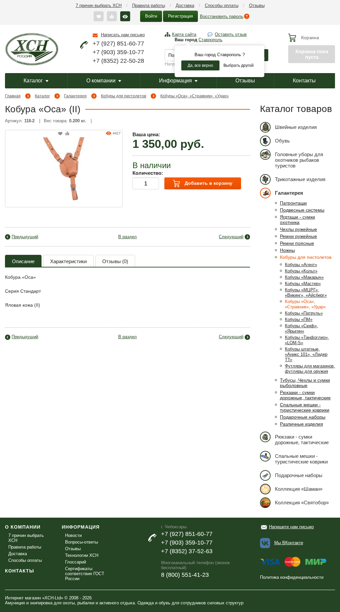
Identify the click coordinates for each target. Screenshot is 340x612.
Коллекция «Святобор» (302, 502)
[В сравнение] (67, 133)
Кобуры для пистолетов (123, 96)
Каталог (33, 80)
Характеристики (68, 261)
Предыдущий (25, 236)
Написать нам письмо (123, 34)
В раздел (127, 236)
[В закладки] (60, 133)
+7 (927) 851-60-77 (118, 43)
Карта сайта (184, 34)
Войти (151, 16)
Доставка (185, 5)
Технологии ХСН (81, 555)
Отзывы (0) (115, 261)
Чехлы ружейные (298, 229)
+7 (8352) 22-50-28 (118, 60)
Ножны (287, 250)
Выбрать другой (238, 65)
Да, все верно (200, 65)
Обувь (282, 141)
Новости (73, 535)
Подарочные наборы (302, 417)
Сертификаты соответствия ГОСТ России (84, 573)
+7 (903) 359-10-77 (118, 52)
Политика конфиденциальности (291, 577)
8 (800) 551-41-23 (185, 574)
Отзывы (257, 5)
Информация (175, 80)
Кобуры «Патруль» (304, 313)
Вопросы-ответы (81, 542)
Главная (13, 96)
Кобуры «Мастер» (303, 283)
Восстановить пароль (221, 16)
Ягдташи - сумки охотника (297, 219)
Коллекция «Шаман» (298, 489)
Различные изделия (301, 424)
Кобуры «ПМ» (298, 319)
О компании (101, 80)
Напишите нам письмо (291, 526)
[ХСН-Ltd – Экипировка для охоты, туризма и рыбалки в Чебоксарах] (31, 48)
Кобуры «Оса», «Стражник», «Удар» (194, 96)
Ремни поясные (297, 243)
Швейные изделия (296, 127)
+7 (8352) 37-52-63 (186, 551)
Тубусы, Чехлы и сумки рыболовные (305, 382)
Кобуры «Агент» (301, 264)
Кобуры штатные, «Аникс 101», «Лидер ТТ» (306, 354)
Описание (23, 261)
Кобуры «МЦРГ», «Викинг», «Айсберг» (306, 292)
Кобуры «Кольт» (301, 270)
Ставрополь (210, 39)
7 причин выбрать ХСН (99, 5)
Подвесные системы (302, 210)
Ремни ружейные (298, 236)
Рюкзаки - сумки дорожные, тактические (305, 395)
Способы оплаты (221, 5)
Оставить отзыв (231, 34)
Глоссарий (75, 562)
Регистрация (180, 16)
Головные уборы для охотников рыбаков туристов (299, 160)
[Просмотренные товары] (125, 16)
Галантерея (75, 96)
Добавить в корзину (207, 183)
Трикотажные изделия (300, 179)
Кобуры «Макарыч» (304, 277)
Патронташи (293, 203)
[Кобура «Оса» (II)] (63, 168)
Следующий (231, 236)
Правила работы (148, 5)
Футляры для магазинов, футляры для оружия (310, 368)
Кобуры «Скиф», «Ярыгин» (301, 328)
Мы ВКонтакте (288, 542)
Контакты (304, 80)
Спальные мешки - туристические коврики (304, 407)
